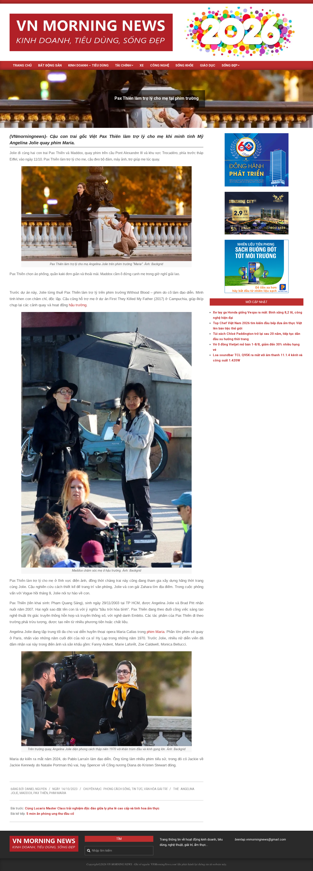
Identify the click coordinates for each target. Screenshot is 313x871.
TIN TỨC (137, 789)
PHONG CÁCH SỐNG (116, 789)
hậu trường (77, 305)
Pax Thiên (40, 793)
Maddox (26, 793)
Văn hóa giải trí (155, 789)
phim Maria (155, 632)
